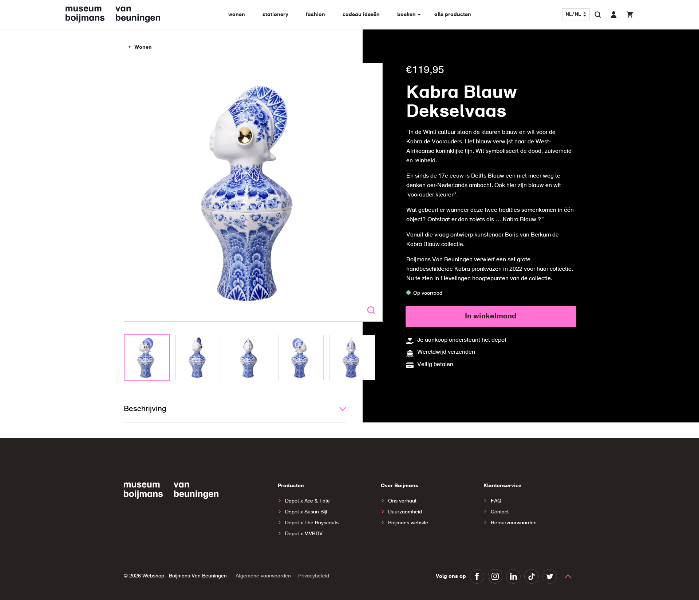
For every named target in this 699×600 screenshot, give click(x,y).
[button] (598, 15)
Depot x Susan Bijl (306, 511)
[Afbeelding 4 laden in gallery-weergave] (301, 357)
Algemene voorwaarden (263, 576)
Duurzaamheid (405, 511)
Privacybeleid (313, 576)
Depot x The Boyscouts (312, 522)
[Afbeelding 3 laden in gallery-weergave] (249, 357)
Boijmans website (408, 522)
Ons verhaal (402, 501)
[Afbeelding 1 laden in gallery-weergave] (147, 357)
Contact (500, 511)
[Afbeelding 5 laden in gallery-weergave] (352, 357)
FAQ (496, 501)
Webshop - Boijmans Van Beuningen (184, 576)
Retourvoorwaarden (514, 522)
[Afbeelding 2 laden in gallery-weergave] (198, 357)
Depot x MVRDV (304, 533)
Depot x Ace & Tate (307, 501)
